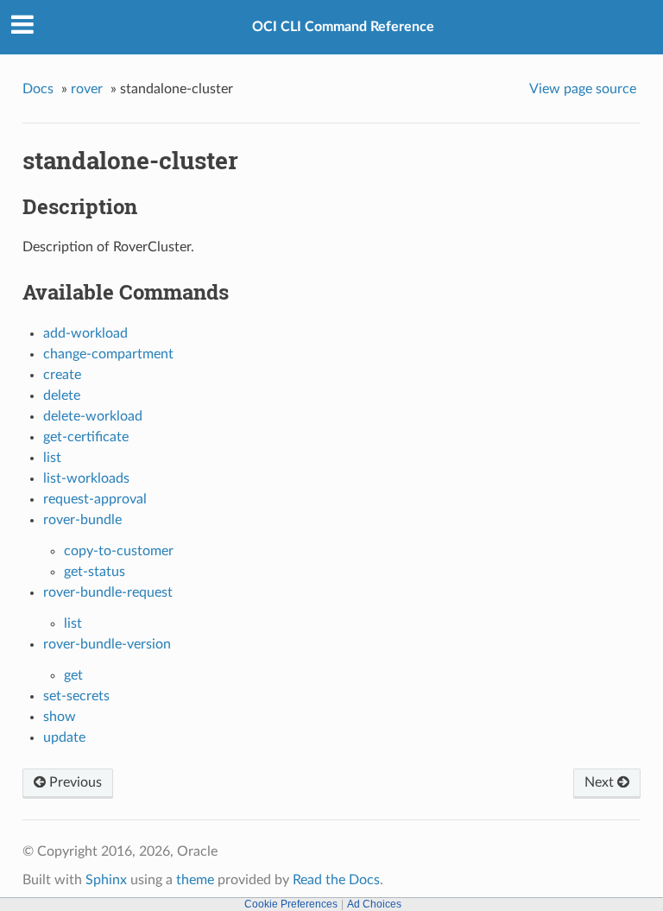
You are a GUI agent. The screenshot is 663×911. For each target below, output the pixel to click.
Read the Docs (336, 880)
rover (87, 89)
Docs (38, 89)
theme (195, 880)
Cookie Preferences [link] (291, 904)
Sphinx (106, 880)
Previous (74, 782)
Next (600, 782)
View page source (582, 89)
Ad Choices (374, 904)
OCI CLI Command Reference (343, 27)
